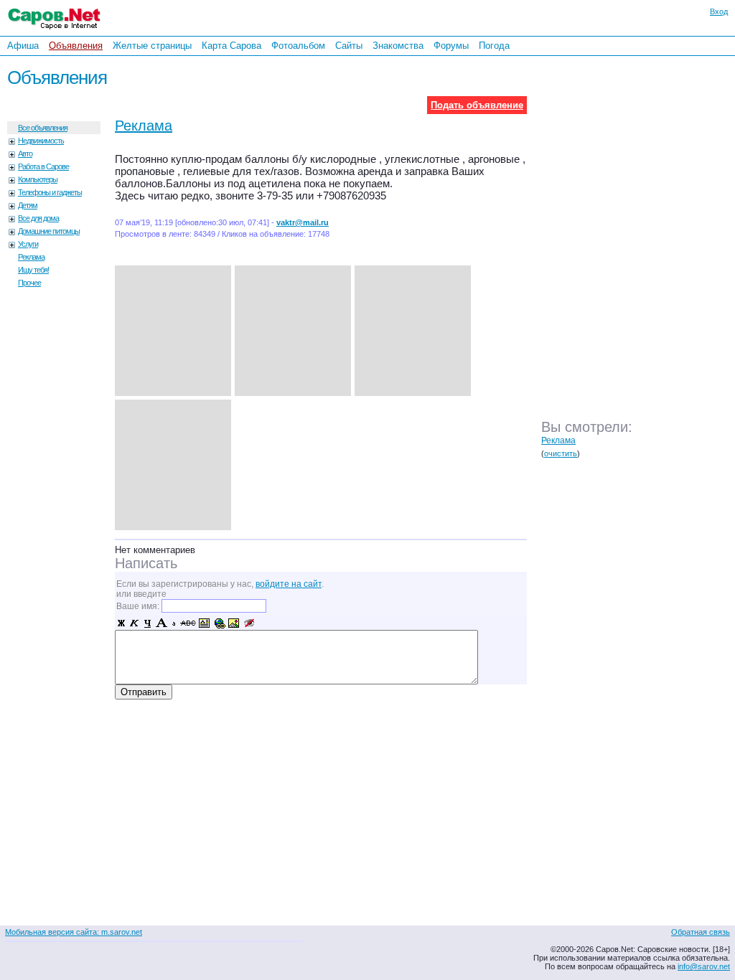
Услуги (28, 244)
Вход (719, 11)
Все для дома (38, 218)
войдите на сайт (289, 584)
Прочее (29, 282)
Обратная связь (700, 932)
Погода (494, 45)
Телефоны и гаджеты (50, 192)
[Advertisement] (642, 250)
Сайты (348, 45)
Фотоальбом (298, 45)
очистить (560, 453)
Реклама (31, 257)
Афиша (23, 45)
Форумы (451, 45)
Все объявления (42, 127)
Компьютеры (37, 179)
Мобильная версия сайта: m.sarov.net (73, 932)
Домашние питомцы (49, 231)
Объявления (76, 45)
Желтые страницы (152, 45)
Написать (146, 563)
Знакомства (398, 45)
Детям (27, 205)
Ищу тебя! (33, 269)
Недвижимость (41, 140)
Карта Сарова (231, 45)
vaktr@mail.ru (302, 222)
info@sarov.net (704, 966)
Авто (25, 153)
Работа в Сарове (43, 166)
